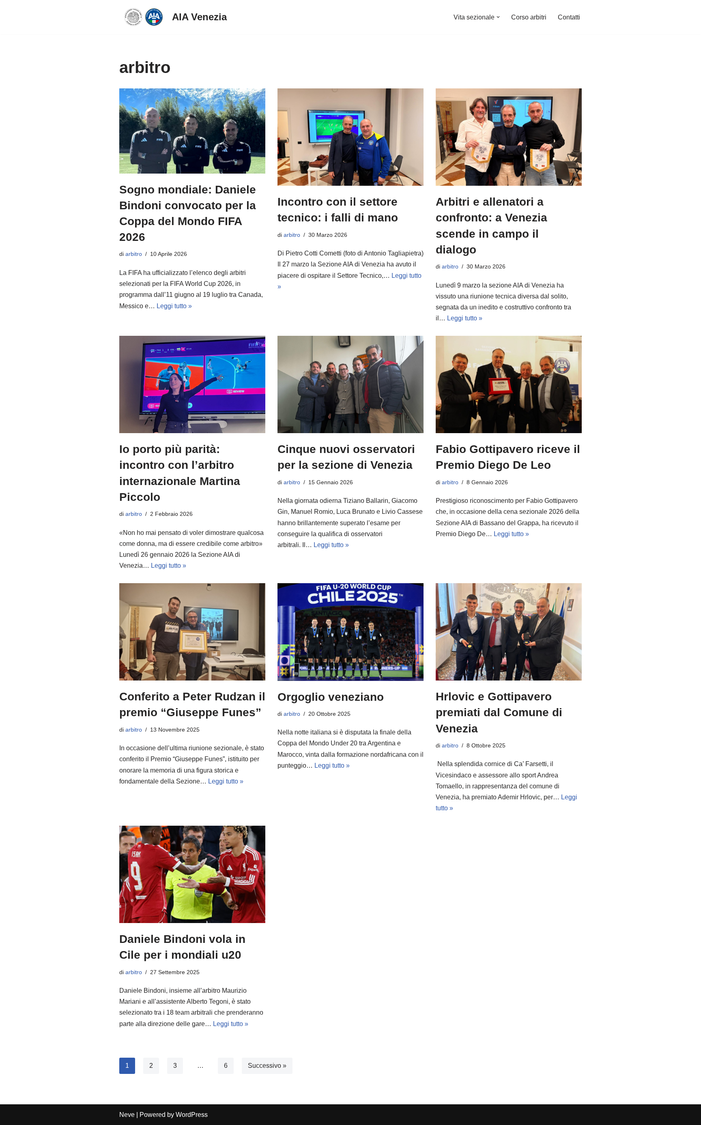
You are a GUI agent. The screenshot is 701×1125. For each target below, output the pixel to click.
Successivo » (267, 1065)
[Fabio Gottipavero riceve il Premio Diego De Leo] (509, 384)
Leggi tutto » (174, 306)
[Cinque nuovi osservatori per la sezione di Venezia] (350, 384)
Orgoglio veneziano (330, 697)
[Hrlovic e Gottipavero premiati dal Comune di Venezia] (509, 632)
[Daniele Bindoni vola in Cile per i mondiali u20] (192, 874)
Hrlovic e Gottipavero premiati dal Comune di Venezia (499, 712)
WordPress (192, 1114)
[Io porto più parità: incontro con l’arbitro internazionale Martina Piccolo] (192, 384)
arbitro (133, 254)
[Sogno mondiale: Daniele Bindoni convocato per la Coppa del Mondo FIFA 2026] (192, 130)
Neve (127, 1114)
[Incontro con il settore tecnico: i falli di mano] (350, 137)
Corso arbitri (528, 17)
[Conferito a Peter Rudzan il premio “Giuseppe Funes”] (192, 632)
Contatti (569, 17)
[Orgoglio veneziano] (350, 632)
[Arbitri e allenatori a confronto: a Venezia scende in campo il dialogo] (509, 137)
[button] (498, 17)
